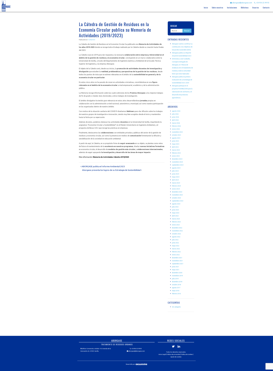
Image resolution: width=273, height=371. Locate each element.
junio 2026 (175, 117)
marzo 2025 (176, 150)
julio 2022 (175, 240)
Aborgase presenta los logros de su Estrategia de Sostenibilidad (111, 170)
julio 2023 (175, 207)
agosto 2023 (176, 204)
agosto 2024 (176, 168)
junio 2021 (175, 267)
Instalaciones (232, 7)
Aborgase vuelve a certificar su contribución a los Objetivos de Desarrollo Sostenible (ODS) (182, 47)
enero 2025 (176, 156)
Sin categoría (176, 307)
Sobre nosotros (217, 7)
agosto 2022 (176, 237)
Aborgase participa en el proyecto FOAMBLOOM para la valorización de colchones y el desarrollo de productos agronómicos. (182, 92)
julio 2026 (175, 114)
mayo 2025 (175, 144)
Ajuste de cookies (176, 357)
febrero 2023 (176, 222)
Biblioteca (244, 7)
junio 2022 (175, 243)
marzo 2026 (176, 123)
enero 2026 (176, 129)
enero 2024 (176, 189)
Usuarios (255, 7)
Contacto (266, 7)
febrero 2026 (176, 126)
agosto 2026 (176, 111)
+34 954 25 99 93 (262, 3)
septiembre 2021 (177, 264)
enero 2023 (176, 225)
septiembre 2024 (177, 165)
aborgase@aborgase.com (242, 3)
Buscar (173, 25)
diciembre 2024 (177, 159)
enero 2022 (176, 255)
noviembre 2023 (177, 195)
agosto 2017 (176, 287)
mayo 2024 (175, 177)
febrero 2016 (176, 293)
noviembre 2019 (177, 276)
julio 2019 (175, 279)
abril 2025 (175, 147)
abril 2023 (175, 216)
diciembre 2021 (177, 258)
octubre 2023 (176, 198)
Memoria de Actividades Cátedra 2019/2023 (111, 157)
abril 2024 (175, 180)
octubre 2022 (176, 234)
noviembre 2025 (177, 132)
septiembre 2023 (177, 201)
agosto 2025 (176, 138)
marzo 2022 (176, 249)
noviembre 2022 (177, 231)
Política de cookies (187, 354)
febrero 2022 (176, 252)
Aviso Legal (162, 354)
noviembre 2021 (177, 261)
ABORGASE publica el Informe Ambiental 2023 (103, 166)
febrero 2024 (176, 186)
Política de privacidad (173, 354)
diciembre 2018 (177, 281)
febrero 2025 (176, 153)
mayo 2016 (175, 290)
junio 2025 (175, 141)
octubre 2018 (176, 284)
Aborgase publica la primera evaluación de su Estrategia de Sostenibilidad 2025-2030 (182, 80)
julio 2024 (175, 171)
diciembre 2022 (177, 228)
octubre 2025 (176, 135)
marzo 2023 (176, 219)
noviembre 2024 (177, 162)
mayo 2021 (175, 270)
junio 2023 (175, 210)
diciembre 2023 (177, 192)
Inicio (206, 7)
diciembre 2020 (177, 273)
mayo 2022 (175, 246)
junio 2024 (175, 174)
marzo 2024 (176, 183)
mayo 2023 (175, 213)
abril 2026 (175, 120)
